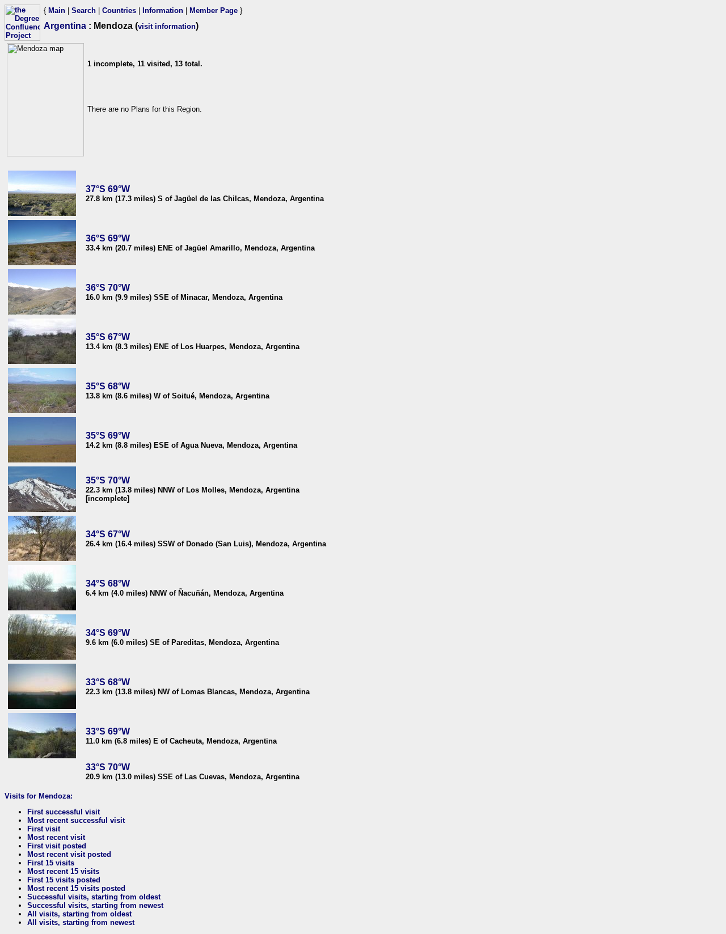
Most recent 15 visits (63, 871)
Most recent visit (56, 837)
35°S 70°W (108, 480)
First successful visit (63, 812)
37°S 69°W (108, 189)
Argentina (65, 26)
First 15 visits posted (63, 880)
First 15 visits (50, 863)
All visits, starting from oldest (79, 914)
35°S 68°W (108, 386)
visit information (167, 26)
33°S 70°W (108, 767)
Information (162, 10)
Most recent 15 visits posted (76, 888)
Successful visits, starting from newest (95, 905)
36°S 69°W (108, 238)
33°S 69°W (108, 731)
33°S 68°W (108, 682)
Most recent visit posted (69, 854)
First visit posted (56, 846)
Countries (119, 10)
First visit (43, 829)
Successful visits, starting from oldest (94, 897)
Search (83, 10)
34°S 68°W (108, 583)
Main (56, 10)
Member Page (213, 10)
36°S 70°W (108, 287)
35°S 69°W (108, 435)
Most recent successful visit (76, 820)
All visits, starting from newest (80, 922)
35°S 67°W (108, 337)
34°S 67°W (108, 534)
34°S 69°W (108, 633)
